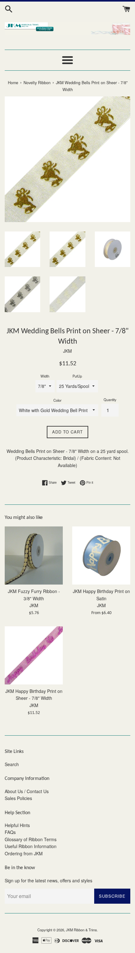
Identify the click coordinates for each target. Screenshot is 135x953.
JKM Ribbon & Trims (81, 929)
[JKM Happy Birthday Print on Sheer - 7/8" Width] (34, 655)
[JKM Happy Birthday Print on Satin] (101, 555)
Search (12, 764)
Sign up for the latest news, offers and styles (48, 880)
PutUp (77, 375)
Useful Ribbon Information (31, 846)
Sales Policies (18, 798)
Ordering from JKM (24, 853)
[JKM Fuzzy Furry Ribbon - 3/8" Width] (34, 555)
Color (57, 400)
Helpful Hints (17, 825)
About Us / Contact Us (27, 791)
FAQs (10, 832)
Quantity (110, 399)
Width (44, 375)
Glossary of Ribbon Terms (31, 839)
